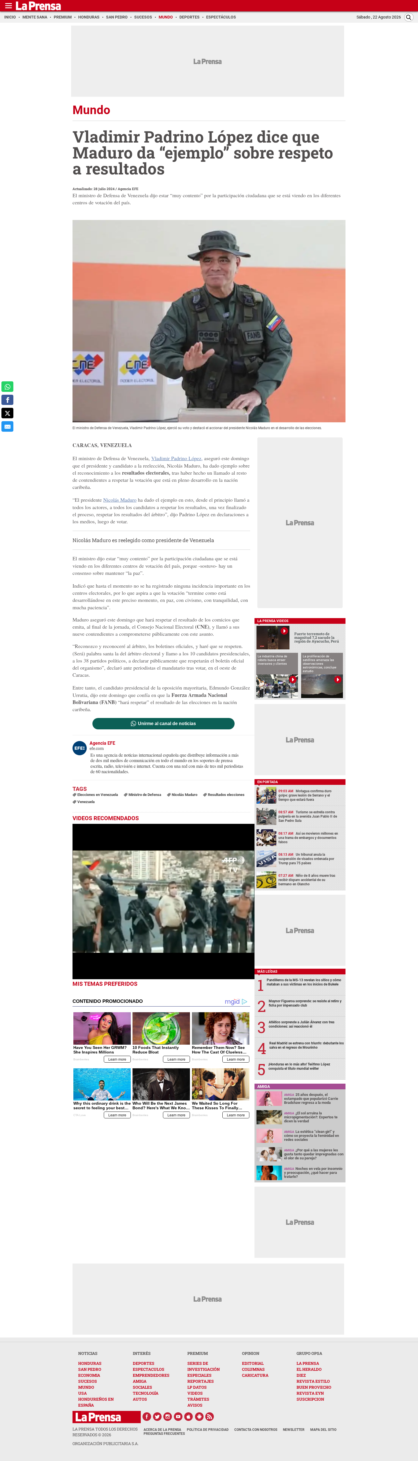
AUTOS (140, 1399)
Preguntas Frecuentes (164, 1434)
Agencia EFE (128, 188)
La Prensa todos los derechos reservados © (105, 1431)
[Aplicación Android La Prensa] (199, 1416)
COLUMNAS (253, 1369)
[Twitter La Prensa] (157, 1416)
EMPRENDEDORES (151, 1375)
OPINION (250, 1353)
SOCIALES (142, 1387)
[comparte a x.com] (7, 413)
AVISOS (194, 1405)
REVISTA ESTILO (313, 1381)
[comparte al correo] (7, 426)
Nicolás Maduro (119, 499)
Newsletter (294, 1430)
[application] (163, 901)
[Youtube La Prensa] (178, 1416)
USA (82, 1393)
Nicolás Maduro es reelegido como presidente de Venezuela (143, 540)
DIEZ (301, 1375)
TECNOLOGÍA (145, 1393)
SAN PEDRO (89, 1369)
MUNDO (86, 1387)
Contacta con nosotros (255, 1430)
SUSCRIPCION (310, 1399)
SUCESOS (87, 1381)
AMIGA (139, 1381)
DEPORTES (143, 1363)
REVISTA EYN (310, 1393)
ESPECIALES (199, 1375)
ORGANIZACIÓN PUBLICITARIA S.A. (105, 1443)
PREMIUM (197, 1353)
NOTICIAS (88, 1353)
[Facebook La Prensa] (146, 1416)
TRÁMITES (198, 1399)
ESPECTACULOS (148, 1369)
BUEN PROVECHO (314, 1387)
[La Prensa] (98, 1417)
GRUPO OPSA (309, 1353)
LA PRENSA (308, 1363)
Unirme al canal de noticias (167, 723)
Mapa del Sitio (323, 1430)
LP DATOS (197, 1387)
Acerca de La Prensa (162, 1430)
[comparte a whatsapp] (7, 386)
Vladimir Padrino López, (177, 458)
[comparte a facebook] (7, 400)
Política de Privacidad (208, 1430)
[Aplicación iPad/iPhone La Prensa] (188, 1416)
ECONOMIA (89, 1375)
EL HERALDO (309, 1369)
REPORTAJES (200, 1381)
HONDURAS (90, 1363)
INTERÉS (142, 1353)
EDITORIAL (253, 1363)
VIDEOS (195, 1393)
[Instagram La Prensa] (167, 1416)
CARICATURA (255, 1375)
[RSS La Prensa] (209, 1416)
